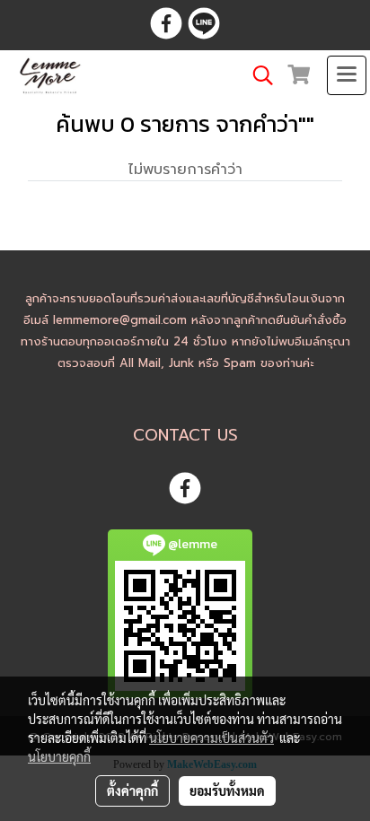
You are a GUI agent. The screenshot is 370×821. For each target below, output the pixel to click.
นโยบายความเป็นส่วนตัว (211, 737)
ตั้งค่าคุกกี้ (132, 790)
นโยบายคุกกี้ (59, 756)
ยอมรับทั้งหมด (227, 790)
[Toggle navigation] (346, 75)
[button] (257, 75)
